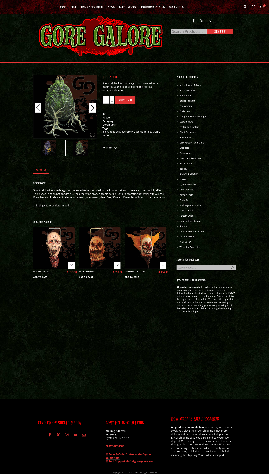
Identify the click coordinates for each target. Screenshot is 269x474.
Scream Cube (186, 215)
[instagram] (210, 21)
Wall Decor (185, 241)
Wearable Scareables (190, 247)
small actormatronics (190, 221)
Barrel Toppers (187, 100)
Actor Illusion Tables (190, 85)
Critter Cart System (189, 126)
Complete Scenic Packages (193, 116)
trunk (156, 131)
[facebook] (193, 21)
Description (41, 169)
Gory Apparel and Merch (192, 142)
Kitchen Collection (188, 173)
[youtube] (75, 436)
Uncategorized (187, 236)
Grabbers (184, 147)
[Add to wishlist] (115, 148)
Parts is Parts (186, 194)
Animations (185, 95)
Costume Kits (186, 121)
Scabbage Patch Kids (190, 205)
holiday (183, 168)
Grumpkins (185, 153)
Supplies (184, 226)
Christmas (184, 111)
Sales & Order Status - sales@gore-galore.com (128, 456)
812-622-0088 (116, 446)
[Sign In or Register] (245, 7)
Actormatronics (187, 90)
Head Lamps (185, 163)
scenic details (143, 131)
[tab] (41, 170)
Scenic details (186, 210)
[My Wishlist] (253, 7)
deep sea (114, 131)
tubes (105, 135)
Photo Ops (184, 200)
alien (105, 131)
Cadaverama (186, 105)
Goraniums (109, 124)
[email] (83, 435)
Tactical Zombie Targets (191, 231)
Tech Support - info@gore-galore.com (131, 461)
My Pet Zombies (187, 184)
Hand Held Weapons (190, 158)
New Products (186, 189)
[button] (92, 108)
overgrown (127, 131)
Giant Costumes (187, 132)
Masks (182, 179)
